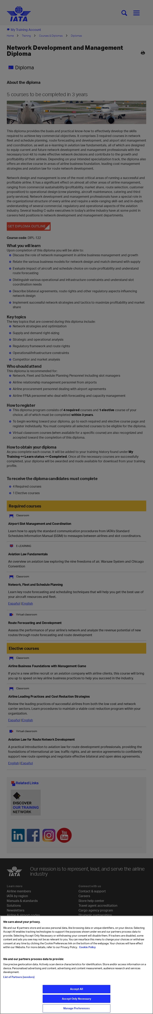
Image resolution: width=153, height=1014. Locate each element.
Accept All (76, 989)
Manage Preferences (76, 1008)
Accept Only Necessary (76, 998)
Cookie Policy (87, 947)
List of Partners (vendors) (18, 977)
